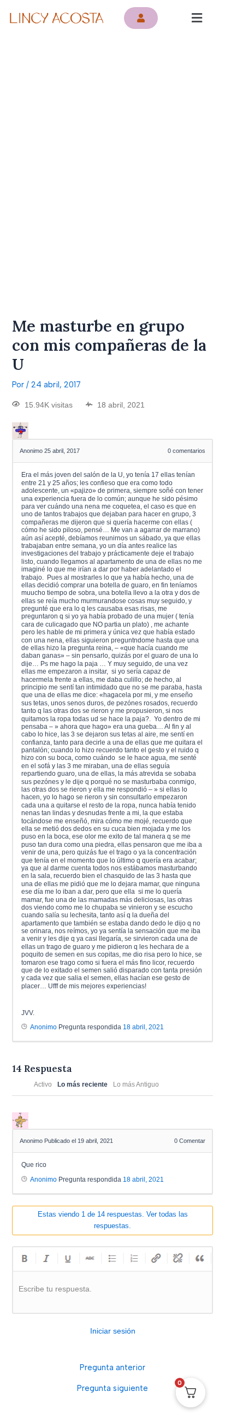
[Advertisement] (112, 154)
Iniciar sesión (112, 1330)
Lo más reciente (82, 1084)
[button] (196, 18)
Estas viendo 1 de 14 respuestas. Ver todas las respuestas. (113, 1220)
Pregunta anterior (112, 1368)
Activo (43, 1084)
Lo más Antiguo (136, 1084)
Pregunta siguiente (112, 1388)
